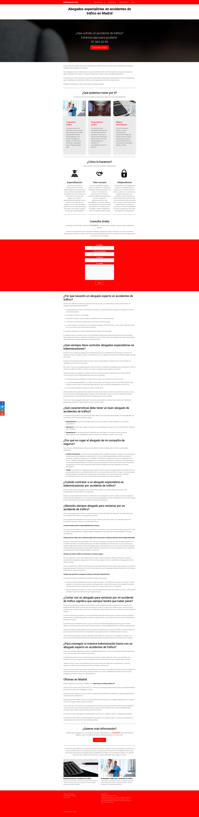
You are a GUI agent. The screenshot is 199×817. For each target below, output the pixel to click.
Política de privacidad (70, 795)
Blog (133, 2)
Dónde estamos (123, 2)
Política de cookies (69, 794)
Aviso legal (67, 797)
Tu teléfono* (99, 257)
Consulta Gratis (112, 2)
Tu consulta (99, 263)
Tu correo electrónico (99, 251)
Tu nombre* (99, 245)
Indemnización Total (70, 2)
